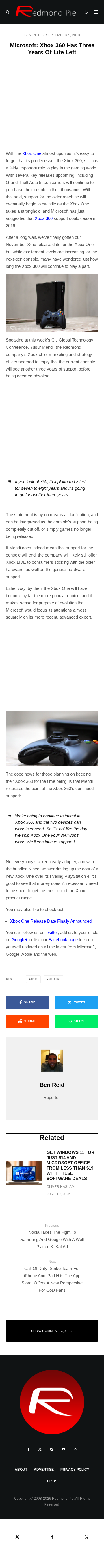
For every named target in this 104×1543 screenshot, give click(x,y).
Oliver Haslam (61, 1187)
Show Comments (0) (49, 1331)
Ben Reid (32, 35)
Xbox (34, 979)
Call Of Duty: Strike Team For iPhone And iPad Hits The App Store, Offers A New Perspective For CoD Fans (52, 1276)
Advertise (44, 1470)
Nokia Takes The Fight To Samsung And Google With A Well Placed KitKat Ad (52, 1236)
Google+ (20, 939)
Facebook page (63, 939)
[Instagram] (51, 1449)
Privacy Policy (74, 1470)
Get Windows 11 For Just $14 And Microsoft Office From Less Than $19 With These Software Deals (70, 1165)
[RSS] (75, 1449)
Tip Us (52, 1481)
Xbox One (31, 153)
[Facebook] (28, 1449)
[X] (40, 1449)
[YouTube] (63, 1449)
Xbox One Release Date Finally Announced (51, 921)
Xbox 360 (44, 218)
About (21, 1470)
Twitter (52, 932)
